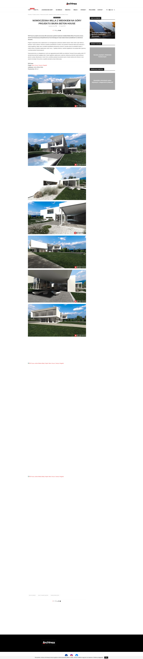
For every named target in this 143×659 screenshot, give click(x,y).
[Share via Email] (60, 30)
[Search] (114, 10)
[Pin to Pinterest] (58, 30)
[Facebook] (106, 10)
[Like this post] (54, 30)
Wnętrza (67, 9)
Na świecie (59, 9)
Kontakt (100, 9)
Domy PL (36, 9)
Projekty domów (36, 14)
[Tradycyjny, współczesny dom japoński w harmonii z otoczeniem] (102, 30)
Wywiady (83, 9)
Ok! (106, 657)
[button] (91, 30)
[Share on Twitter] (56, 30)
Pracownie (92, 9)
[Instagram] (108, 10)
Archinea (30, 14)
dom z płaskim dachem (43, 595)
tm (56, 26)
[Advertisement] (57, 121)
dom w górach (32, 595)
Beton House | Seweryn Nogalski (39, 65)
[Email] (109, 10)
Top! (29, 9)
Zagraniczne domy (47, 9)
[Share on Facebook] (55, 30)
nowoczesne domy (55, 595)
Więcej (75, 9)
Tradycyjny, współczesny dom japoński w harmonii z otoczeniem (101, 34)
